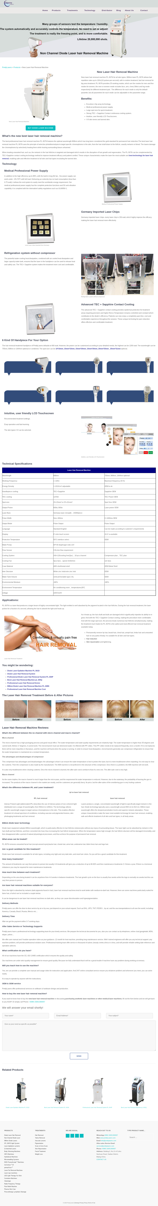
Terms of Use (91, 1203)
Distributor (107, 10)
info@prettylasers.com (108, 1140)
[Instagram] (77, 1136)
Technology (89, 10)
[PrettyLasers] (9, 3)
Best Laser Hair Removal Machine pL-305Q (24, 680)
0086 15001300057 (111, 1135)
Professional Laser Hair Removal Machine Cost (26, 689)
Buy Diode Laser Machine (40, 128)
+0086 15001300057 (37, 1002)
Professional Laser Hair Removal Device (23, 683)
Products (56, 10)
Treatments (72, 10)
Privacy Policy (83, 1203)
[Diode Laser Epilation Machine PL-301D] (21, 1090)
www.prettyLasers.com (108, 1138)
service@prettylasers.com (105, 1146)
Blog (118, 10)
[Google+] (82, 1136)
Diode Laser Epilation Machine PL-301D (23, 671)
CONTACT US (101, 1159)
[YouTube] (68, 1136)
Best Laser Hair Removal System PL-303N (56, 1107)
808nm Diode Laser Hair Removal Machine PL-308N (28, 686)
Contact (144, 10)
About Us (129, 10)
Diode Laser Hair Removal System (21, 674)
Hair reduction (91, 639)
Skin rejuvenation (93, 642)
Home (45, 10)
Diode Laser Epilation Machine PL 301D (17, 1107)
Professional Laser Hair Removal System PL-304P (97, 1107)
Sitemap (76, 1203)
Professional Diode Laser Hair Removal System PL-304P (30, 677)
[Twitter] (72, 1136)
